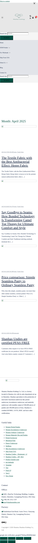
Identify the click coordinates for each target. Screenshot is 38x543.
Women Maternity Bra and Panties (17, 435)
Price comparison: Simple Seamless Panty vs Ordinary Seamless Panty (18, 281)
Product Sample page (12, 459)
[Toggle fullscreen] (11, 538)
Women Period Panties (13, 427)
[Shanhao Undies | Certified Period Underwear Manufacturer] (19, 19)
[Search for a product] (30, 17)
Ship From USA (4, 57)
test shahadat (10, 462)
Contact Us (3, 72)
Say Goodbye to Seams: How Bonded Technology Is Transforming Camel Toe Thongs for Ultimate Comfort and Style (18, 220)
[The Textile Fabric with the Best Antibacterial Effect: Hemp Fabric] (19, 127)
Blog (1, 67)
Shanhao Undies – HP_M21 (15, 457)
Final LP (8, 470)
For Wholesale (4, 52)
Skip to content (5, 1)
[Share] (19, 538)
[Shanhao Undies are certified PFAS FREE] (19, 301)
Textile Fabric (20, 152)
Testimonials (16, 333)
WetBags (8, 446)
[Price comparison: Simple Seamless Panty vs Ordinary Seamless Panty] (19, 246)
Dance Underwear (11, 443)
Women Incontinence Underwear (16, 430)
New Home (9, 476)
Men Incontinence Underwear (15, 449)
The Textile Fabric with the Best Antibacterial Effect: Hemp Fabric (17, 161)
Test (7, 468)
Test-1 (8, 473)
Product (15, 152)
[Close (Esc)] (27, 538)
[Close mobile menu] (34, 3)
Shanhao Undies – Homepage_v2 (16, 454)
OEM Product (4, 47)
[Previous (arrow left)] (3, 541)
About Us (2, 62)
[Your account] (33, 17)
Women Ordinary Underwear (15, 432)
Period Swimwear (11, 438)
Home (1, 42)
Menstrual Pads (10, 440)
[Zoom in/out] (3, 538)
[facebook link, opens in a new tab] (2, 522)
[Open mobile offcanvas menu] (2, 17)
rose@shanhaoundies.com (11, 502)
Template (8, 465)
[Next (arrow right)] (11, 541)
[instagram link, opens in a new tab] (5, 522)
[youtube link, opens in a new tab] (4, 522)
